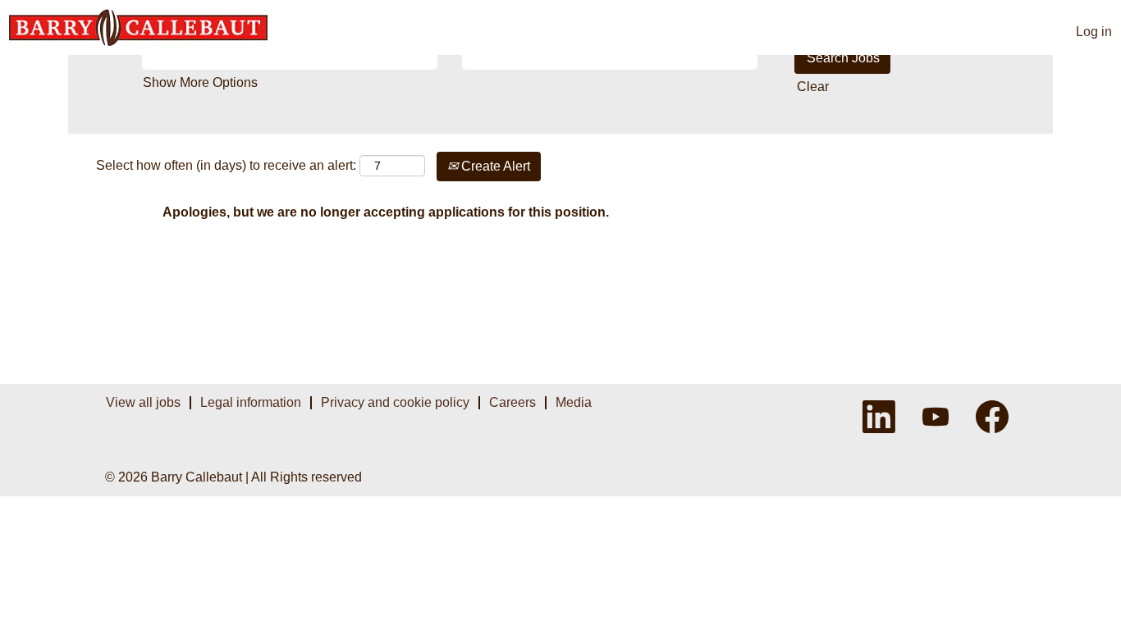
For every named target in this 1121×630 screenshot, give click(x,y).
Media (574, 402)
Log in (1094, 32)
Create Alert (494, 166)
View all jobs (143, 402)
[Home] (138, 27)
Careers (512, 402)
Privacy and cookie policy (395, 402)
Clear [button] (813, 87)
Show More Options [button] (200, 82)
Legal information (250, 402)
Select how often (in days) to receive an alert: (226, 165)
